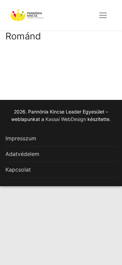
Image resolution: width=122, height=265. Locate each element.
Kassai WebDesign (65, 119)
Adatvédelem (22, 154)
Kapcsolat (18, 169)
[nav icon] (103, 15)
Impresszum (20, 138)
